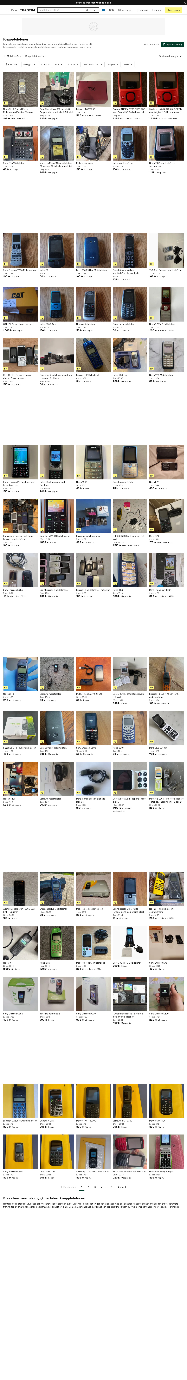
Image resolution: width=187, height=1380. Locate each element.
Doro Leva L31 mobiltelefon (53, 748)
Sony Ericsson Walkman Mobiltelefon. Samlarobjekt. (126, 271)
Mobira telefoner (84, 163)
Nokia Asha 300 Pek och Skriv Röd (129, 1171)
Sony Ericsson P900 (86, 1013)
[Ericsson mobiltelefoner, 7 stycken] (93, 570)
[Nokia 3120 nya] (130, 355)
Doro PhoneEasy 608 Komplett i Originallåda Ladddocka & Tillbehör (57, 110)
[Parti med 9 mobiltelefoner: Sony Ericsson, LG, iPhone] (57, 355)
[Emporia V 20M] (57, 1101)
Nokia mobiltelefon (85, 324)
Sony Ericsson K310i (13, 590)
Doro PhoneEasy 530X (160, 590)
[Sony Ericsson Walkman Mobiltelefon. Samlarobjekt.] (130, 250)
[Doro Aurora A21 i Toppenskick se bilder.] (130, 779)
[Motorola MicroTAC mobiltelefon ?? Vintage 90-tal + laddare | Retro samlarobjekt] (57, 143)
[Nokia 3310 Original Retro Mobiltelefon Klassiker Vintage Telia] (20, 89)
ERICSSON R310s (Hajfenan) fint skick (128, 537)
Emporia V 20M (47, 1120)
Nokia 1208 (81, 482)
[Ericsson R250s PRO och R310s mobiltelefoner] (166, 674)
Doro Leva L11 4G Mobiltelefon (55, 536)
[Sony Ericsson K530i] (166, 994)
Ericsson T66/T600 (85, 109)
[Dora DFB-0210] (57, 1152)
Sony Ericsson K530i (159, 1013)
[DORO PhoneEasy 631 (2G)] (93, 674)
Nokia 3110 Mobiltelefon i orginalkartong (161, 910)
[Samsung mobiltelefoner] (93, 516)
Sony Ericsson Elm (158, 963)
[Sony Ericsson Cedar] (20, 994)
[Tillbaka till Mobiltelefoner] (4, 56)
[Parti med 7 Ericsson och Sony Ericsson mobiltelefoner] (20, 516)
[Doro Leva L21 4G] (166, 728)
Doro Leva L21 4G (158, 748)
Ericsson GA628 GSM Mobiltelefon (20, 1120)
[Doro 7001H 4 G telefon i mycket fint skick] (130, 674)
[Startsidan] (27, 10)
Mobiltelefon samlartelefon (89, 909)
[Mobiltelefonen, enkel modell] (93, 943)
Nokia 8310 (118, 748)
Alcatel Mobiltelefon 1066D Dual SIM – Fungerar (19, 910)
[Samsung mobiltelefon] (130, 304)
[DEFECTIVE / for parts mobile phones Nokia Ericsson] (20, 355)
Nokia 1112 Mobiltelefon (161, 375)
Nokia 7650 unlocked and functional (52, 483)
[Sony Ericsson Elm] (166, 943)
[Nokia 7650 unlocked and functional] (57, 462)
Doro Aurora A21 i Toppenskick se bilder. (129, 800)
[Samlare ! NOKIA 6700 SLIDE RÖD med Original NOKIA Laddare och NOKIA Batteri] (130, 89)
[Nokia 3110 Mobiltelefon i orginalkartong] (166, 889)
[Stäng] (184, 2)
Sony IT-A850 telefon (14, 163)
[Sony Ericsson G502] (93, 728)
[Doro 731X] (166, 516)
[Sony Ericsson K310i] (20, 570)
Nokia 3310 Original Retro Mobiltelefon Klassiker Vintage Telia (18, 111)
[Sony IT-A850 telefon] (20, 143)
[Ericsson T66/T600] (93, 89)
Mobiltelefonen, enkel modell (90, 963)
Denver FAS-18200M (86, 1120)
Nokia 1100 (118, 590)
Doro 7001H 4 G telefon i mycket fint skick (129, 695)
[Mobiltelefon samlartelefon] (93, 889)
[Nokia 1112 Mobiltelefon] (166, 355)
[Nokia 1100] (130, 570)
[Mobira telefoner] (93, 143)
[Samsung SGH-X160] (130, 1101)
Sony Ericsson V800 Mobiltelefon (19, 270)
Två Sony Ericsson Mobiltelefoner (165, 270)
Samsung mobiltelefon (124, 324)
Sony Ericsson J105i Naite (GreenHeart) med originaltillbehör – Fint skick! (130, 910)
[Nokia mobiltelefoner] (130, 143)
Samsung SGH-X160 (122, 1120)
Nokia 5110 (45, 963)
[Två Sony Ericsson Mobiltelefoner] (166, 250)
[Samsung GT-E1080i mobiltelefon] (20, 728)
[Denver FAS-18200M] (93, 1101)
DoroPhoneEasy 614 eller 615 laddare (90, 800)
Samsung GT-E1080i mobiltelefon (19, 748)
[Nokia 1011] (20, 943)
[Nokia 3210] (20, 674)
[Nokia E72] (166, 462)
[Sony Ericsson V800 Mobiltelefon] (20, 250)
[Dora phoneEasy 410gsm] (166, 1152)
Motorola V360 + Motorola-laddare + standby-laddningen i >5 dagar (166, 800)
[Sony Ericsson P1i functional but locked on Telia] (20, 462)
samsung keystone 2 (50, 1013)
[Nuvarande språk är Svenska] (103, 10)
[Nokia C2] (57, 250)
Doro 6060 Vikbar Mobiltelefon (91, 270)
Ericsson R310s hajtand (87, 375)
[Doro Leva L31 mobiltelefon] (57, 728)
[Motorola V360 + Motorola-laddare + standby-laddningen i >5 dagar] (166, 779)
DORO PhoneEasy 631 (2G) (89, 694)
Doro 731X (154, 536)
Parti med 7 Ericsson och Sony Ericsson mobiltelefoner (18, 537)
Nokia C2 (44, 270)
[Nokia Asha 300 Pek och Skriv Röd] (130, 1152)
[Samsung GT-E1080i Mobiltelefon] (93, 1152)
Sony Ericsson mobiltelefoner (54, 590)
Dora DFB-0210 (47, 1171)
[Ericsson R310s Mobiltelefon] (57, 889)
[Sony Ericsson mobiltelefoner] (57, 570)
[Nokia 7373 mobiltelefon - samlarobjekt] (166, 143)
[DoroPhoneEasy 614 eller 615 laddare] (93, 779)
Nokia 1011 (8, 963)
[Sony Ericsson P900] (93, 994)
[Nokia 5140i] (20, 779)
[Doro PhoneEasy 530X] (166, 570)
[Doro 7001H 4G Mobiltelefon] (130, 943)
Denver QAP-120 (157, 1120)
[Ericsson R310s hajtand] (93, 355)
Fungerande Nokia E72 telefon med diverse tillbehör (128, 1015)
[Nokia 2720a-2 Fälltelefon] (166, 304)
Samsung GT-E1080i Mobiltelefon (92, 1171)
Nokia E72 (154, 482)
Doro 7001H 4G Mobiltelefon (127, 963)
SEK (111, 10)
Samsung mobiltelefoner (88, 536)
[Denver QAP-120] (166, 1101)
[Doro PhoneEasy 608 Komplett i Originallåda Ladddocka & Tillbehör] (57, 89)
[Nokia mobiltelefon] (93, 304)
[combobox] (64, 10)
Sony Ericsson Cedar (13, 1013)
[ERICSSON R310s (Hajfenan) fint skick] (130, 516)
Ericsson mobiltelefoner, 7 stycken (93, 590)
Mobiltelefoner (14, 56)
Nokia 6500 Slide (48, 324)
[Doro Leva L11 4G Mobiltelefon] (57, 516)
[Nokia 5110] (57, 943)
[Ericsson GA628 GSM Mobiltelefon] (20, 1101)
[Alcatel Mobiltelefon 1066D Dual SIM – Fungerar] (20, 889)
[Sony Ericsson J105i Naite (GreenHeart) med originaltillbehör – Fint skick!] (130, 889)
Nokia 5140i (9, 798)
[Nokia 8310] (130, 728)
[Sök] (87, 9)
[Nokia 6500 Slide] (57, 304)
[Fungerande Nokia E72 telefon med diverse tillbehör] (130, 994)
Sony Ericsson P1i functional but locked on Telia (18, 483)
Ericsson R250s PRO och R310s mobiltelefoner (164, 695)
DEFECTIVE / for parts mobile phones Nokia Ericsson (17, 376)
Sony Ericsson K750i (123, 482)
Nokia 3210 (8, 694)
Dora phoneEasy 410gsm (161, 1171)
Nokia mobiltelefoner (123, 163)
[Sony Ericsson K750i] (130, 462)
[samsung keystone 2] (57, 994)
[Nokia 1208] (93, 462)
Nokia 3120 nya (120, 375)
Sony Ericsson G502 (86, 748)
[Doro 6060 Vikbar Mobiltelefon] (93, 250)
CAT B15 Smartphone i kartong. (18, 324)
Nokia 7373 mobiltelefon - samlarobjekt (162, 164)
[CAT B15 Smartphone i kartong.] (20, 304)
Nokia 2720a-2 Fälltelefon (162, 324)
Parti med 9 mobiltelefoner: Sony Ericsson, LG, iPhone (56, 376)
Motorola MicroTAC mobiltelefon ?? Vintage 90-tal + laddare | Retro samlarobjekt (57, 165)
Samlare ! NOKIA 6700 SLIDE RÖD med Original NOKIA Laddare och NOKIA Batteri (129, 111)
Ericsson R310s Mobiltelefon (53, 909)
